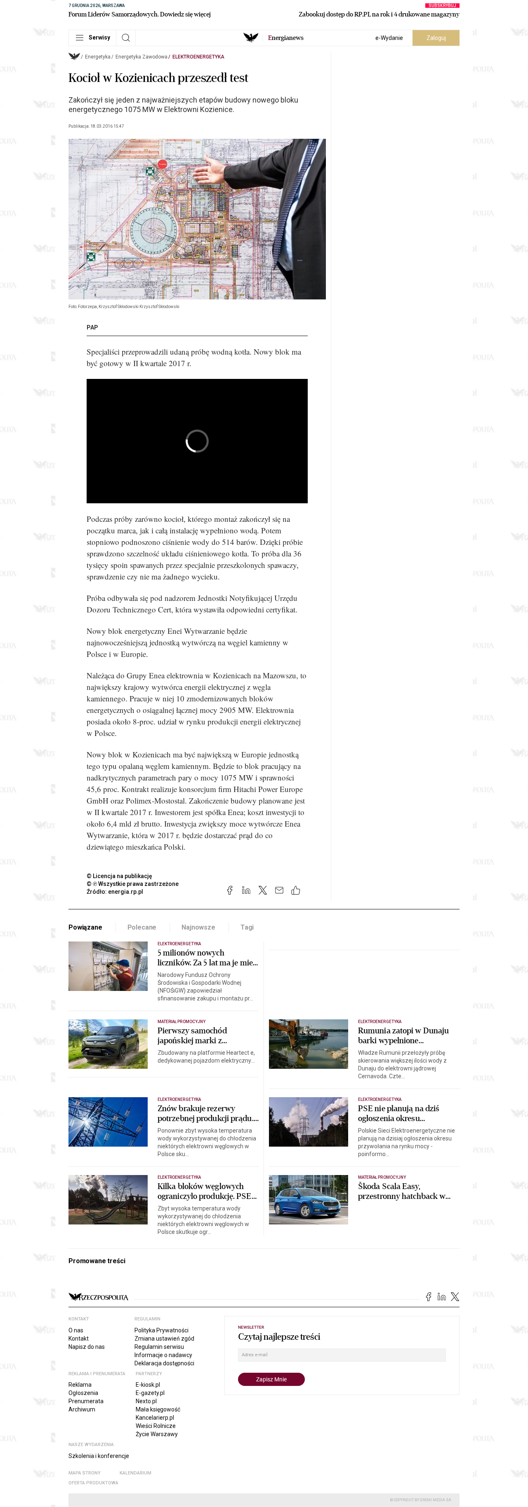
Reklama (80, 1384)
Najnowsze (198, 927)
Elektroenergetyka (198, 57)
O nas (75, 1330)
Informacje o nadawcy (163, 1355)
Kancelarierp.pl (155, 1417)
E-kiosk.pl (148, 1384)
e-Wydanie (389, 38)
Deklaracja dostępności (164, 1363)
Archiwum (81, 1409)
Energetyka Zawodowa (141, 57)
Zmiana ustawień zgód (164, 1338)
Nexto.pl (146, 1401)
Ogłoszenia (83, 1393)
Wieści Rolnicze (156, 1426)
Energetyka (98, 57)
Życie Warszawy (157, 1434)
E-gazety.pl (150, 1393)
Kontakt (78, 1338)
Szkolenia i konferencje (98, 1456)
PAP (92, 327)
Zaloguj (436, 38)
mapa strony (84, 1473)
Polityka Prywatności (161, 1330)
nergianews (286, 38)
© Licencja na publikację (120, 876)
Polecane (142, 927)
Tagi (247, 927)
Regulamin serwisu (159, 1346)
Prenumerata (86, 1401)
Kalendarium (135, 1473)
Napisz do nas (86, 1346)
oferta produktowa (93, 1483)
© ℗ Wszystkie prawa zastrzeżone (133, 884)
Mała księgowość (158, 1409)
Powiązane (85, 927)
